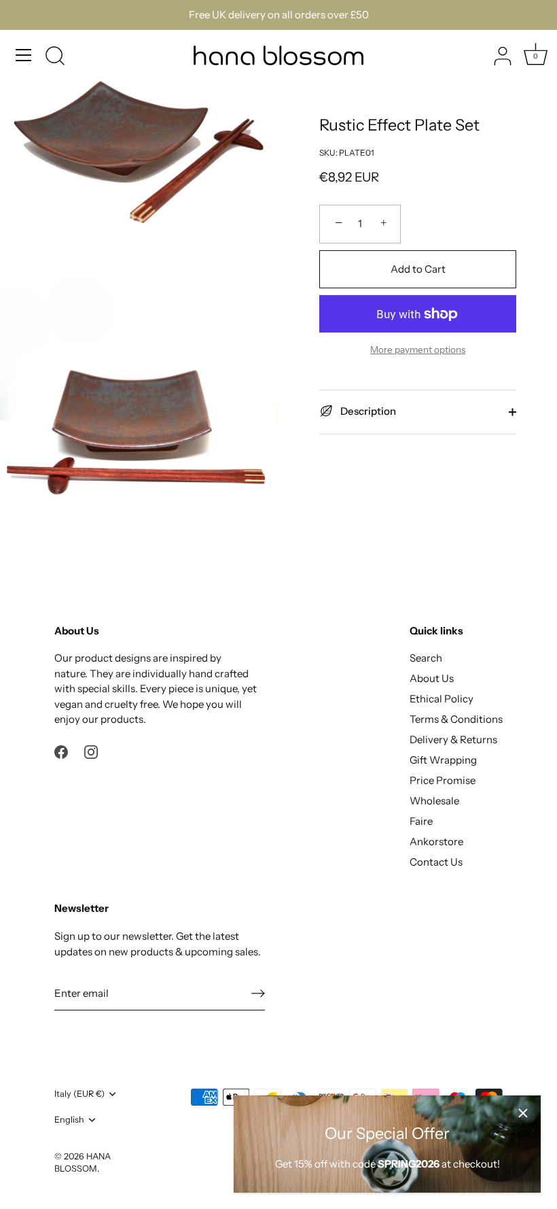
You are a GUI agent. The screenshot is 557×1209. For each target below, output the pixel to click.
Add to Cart (418, 268)
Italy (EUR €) (79, 1094)
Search (426, 657)
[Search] (55, 57)
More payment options (417, 349)
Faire (421, 821)
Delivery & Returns (453, 739)
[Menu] (24, 55)
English (69, 1119)
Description (367, 411)
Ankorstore (436, 841)
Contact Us (436, 861)
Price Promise (442, 780)
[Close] (523, 1113)
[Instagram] (91, 751)
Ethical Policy (441, 698)
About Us (432, 678)
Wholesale (434, 800)
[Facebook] (61, 751)
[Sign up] (258, 993)
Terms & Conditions (456, 719)
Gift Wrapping (443, 759)
